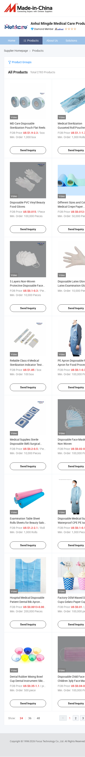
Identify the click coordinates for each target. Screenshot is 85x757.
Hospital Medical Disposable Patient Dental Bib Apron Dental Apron (27, 602)
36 (29, 718)
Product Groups (21, 62)
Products (33, 40)
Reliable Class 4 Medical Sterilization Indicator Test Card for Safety (26, 365)
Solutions (71, 40)
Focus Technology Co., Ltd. (50, 741)
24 (21, 718)
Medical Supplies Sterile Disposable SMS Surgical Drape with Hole (25, 444)
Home (11, 40)
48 (38, 718)
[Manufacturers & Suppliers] (29, 7)
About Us (52, 40)
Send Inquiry (28, 150)
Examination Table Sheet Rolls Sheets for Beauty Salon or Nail (28, 523)
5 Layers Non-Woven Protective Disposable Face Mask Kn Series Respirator (26, 285)
